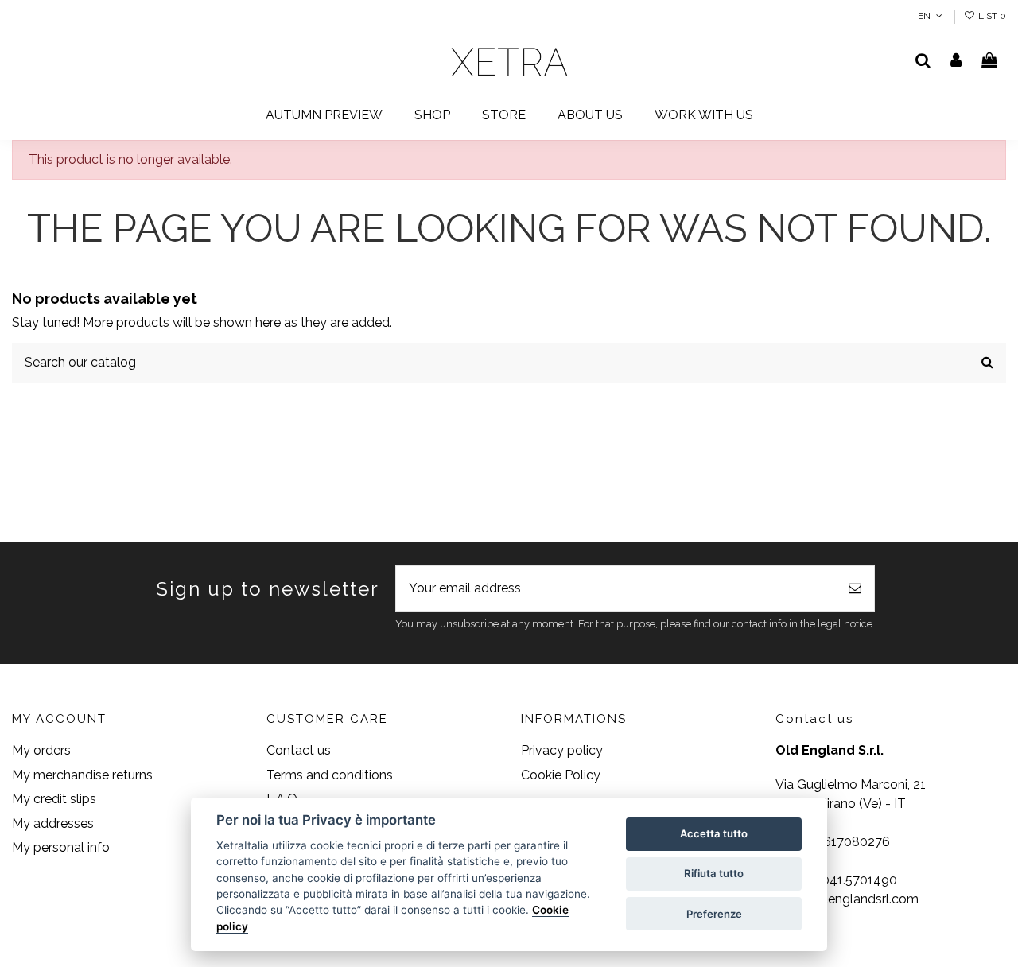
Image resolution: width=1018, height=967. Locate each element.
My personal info (61, 847)
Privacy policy (562, 750)
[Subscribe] (855, 588)
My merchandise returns (82, 775)
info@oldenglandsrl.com (847, 899)
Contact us (298, 750)
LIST (991, 15)
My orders (41, 750)
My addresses (53, 823)
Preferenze (714, 913)
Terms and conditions (329, 775)
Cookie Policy (560, 775)
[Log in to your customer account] (956, 62)
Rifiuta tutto (714, 873)
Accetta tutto (714, 833)
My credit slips (54, 798)
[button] (432, 115)
